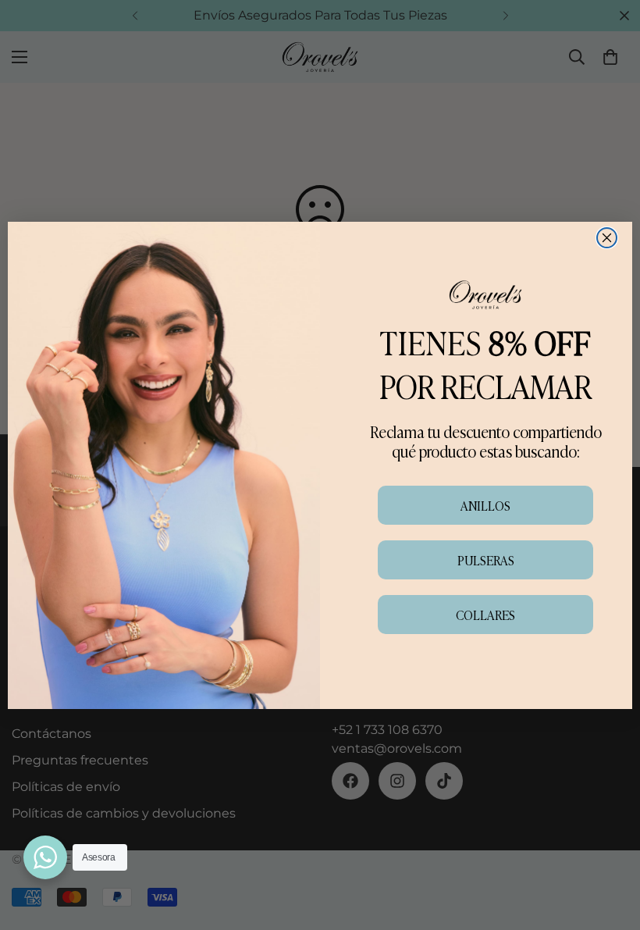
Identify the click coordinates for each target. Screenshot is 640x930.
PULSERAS (485, 560)
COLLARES (485, 614)
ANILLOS (485, 505)
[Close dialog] (607, 238)
